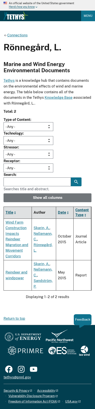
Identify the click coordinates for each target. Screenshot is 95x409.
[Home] (16, 15)
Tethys (9, 80)
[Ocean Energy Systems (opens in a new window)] (63, 351)
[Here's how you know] (47, 5)
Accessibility (46, 390)
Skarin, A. (41, 228)
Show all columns (47, 198)
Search (9, 175)
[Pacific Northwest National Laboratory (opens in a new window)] (58, 338)
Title (9, 212)
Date (62, 212)
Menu (88, 15)
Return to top (14, 318)
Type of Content (17, 120)
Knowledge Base (58, 97)
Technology (13, 133)
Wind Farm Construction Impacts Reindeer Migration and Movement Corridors (17, 239)
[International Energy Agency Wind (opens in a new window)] (84, 351)
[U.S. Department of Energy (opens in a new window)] (23, 338)
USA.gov (71, 401)
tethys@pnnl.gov (17, 377)
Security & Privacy (16, 390)
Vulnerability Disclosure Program (31, 396)
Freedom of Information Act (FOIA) (32, 401)
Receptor (11, 161)
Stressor (11, 147)
